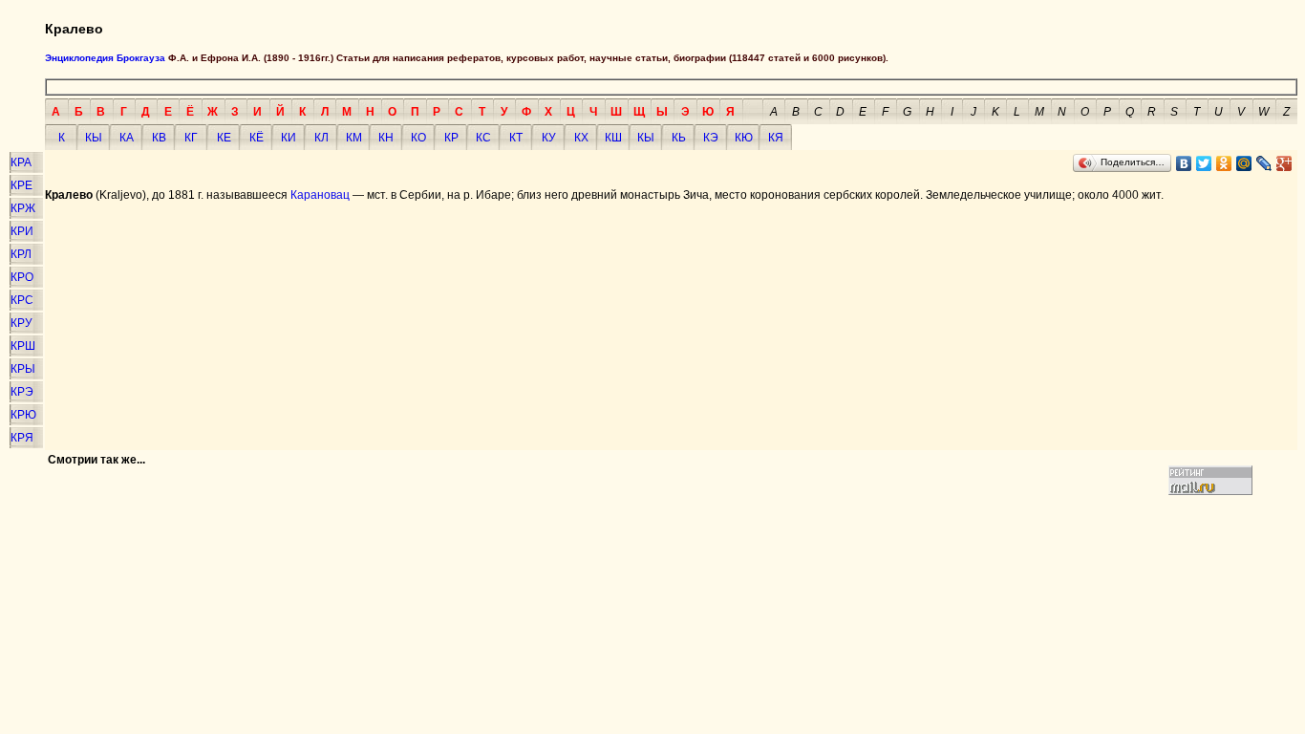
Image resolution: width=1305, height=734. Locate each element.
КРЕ (21, 185)
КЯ (775, 137)
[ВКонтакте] (1184, 163)
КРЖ (23, 208)
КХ (581, 137)
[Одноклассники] (1224, 163)
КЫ (93, 137)
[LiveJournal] (1264, 163)
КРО (22, 277)
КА (126, 137)
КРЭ (22, 392)
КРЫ (23, 369)
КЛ (321, 137)
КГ (191, 137)
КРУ (21, 323)
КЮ (744, 137)
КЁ (256, 137)
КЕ (224, 137)
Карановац (320, 195)
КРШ (23, 346)
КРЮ (23, 414)
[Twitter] (1204, 163)
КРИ (22, 231)
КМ (354, 137)
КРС (22, 300)
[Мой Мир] (1244, 163)
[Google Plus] (1284, 163)
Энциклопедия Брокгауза (105, 58)
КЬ (679, 137)
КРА (21, 162)
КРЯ (22, 437)
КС (483, 137)
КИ (288, 137)
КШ (613, 137)
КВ (159, 137)
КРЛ (21, 254)
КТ (516, 137)
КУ (549, 137)
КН (386, 137)
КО (418, 137)
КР (451, 137)
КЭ (710, 137)
